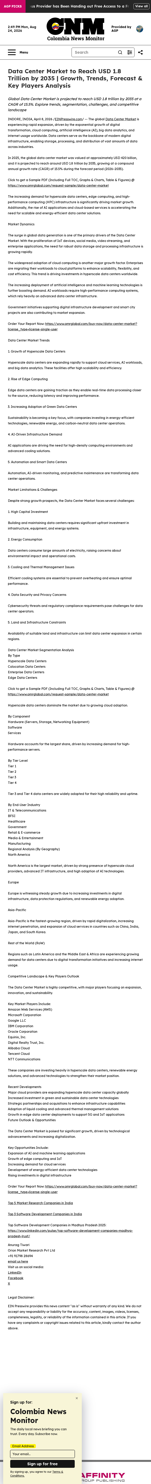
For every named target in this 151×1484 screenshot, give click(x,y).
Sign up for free (42, 1463)
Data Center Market (120, 119)
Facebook (15, 1278)
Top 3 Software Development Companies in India (45, 1214)
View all (141, 6)
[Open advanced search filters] (129, 52)
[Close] (77, 1398)
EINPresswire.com (68, 119)
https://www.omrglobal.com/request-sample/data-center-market (58, 185)
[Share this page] (140, 52)
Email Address (23, 1446)
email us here (18, 1261)
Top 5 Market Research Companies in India (40, 1203)
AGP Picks (13, 6)
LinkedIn (14, 1272)
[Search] (120, 52)
